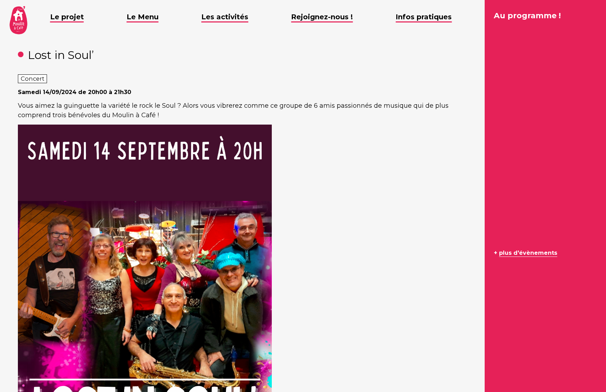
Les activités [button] (224, 16)
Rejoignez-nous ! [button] (322, 16)
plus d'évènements (528, 253)
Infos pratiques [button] (424, 16)
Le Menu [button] (143, 16)
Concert (33, 78)
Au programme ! (527, 15)
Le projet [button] (67, 16)
